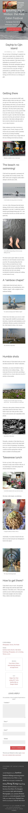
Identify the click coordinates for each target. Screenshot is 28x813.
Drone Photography (11, 780)
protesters (16, 793)
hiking (5, 784)
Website (6, 738)
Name (6, 721)
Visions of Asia (20, 805)
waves (8, 654)
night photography (18, 791)
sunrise (6, 798)
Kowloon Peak (7, 789)
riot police (5, 796)
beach (8, 649)
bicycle (12, 649)
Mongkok (20, 789)
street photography (15, 796)
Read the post (14, 29)
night (11, 791)
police (12, 793)
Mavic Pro (14, 789)
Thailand (18, 798)
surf (16, 652)
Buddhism (9, 778)
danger (20, 778)
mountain (7, 791)
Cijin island (18, 649)
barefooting (16, 775)
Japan (9, 786)
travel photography (9, 800)
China (15, 778)
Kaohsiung (5, 652)
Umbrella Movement (19, 800)
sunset (10, 798)
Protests (21, 793)
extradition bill (18, 780)
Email (6, 730)
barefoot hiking (8, 775)
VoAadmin (20, 51)
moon (4, 791)
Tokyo (22, 798)
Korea (21, 786)
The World (16, 644)
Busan (13, 778)
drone (4, 780)
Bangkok (9, 772)
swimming (20, 652)
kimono (18, 786)
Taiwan (11, 644)
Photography (6, 644)
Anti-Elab (4, 772)
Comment (7, 702)
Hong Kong (12, 783)
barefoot (5, 649)
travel (4, 800)
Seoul (9, 796)
